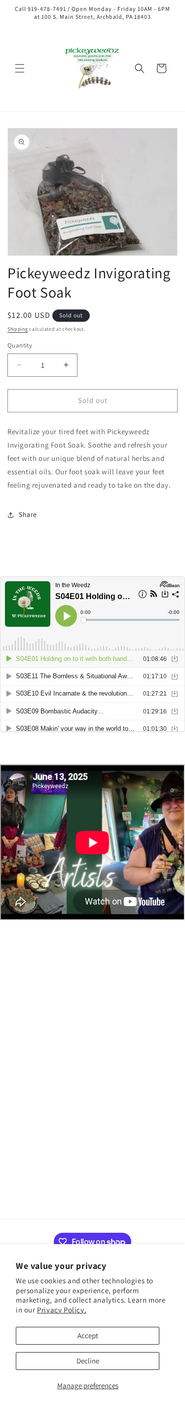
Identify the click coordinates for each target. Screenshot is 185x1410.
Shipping (17, 329)
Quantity (19, 345)
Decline (87, 1360)
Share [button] (28, 514)
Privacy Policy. (61, 1309)
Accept (87, 1335)
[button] (20, 68)
